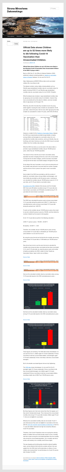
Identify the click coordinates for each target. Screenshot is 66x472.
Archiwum (26, 36)
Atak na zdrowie (40, 458)
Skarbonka (19, 36)
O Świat (46, 458)
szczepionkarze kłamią (51, 459)
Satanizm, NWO (51, 458)
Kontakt (33, 36)
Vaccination (25, 460)
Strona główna (10, 36)
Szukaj (8, 41)
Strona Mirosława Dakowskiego (17, 10)
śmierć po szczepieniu (40, 459)
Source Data (26, 257)
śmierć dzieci (31, 459)
